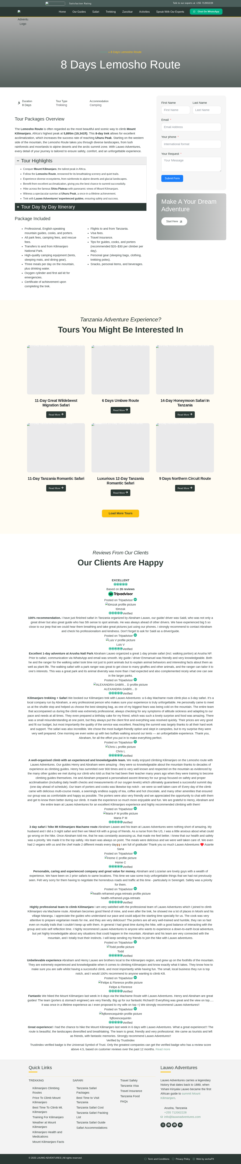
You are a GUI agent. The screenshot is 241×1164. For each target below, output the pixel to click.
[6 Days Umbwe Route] (120, 369)
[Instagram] (163, 1124)
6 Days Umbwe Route (120, 400)
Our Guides (79, 11)
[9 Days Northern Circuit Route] (185, 447)
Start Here (172, 221)
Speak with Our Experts (170, 11)
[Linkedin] (174, 1124)
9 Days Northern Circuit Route (185, 478)
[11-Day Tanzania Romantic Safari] (56, 447)
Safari (95, 11)
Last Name (200, 102)
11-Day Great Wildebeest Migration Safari (56, 402)
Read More (54, 414)
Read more (163, 1049)
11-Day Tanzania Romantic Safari (56, 478)
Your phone (168, 137)
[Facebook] (168, 1124)
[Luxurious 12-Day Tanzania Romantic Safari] (120, 447)
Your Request (170, 153)
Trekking (111, 11)
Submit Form (172, 178)
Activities (144, 11)
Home (62, 11)
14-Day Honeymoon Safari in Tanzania (185, 402)
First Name (168, 102)
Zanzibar (127, 11)
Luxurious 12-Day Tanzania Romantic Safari (120, 480)
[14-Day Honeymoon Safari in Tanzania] (185, 369)
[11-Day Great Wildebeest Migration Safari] (56, 369)
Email (165, 119)
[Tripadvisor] (180, 1124)
